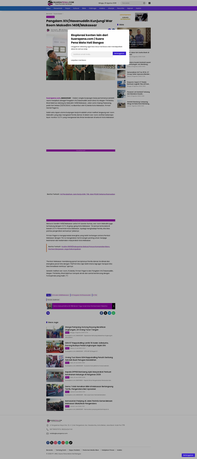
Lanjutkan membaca (78, 60)
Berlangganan (119, 53)
